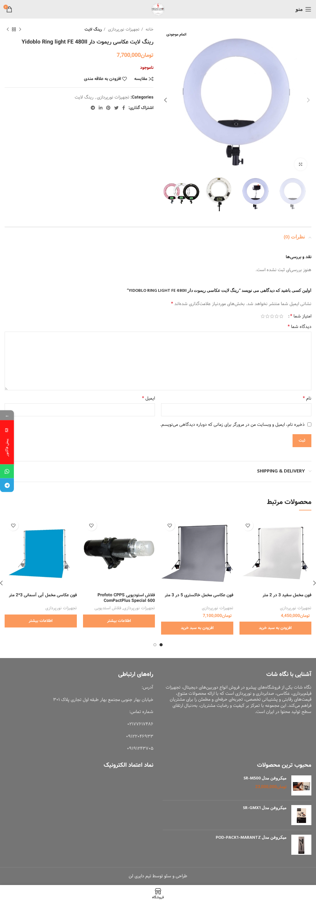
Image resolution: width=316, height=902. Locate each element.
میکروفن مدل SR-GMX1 (265, 808)
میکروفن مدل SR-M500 (265, 778)
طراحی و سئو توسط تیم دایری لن (158, 876)
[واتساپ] (7, 471)
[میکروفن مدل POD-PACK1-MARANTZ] (301, 845)
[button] (275, 628)
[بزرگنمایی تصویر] (300, 164)
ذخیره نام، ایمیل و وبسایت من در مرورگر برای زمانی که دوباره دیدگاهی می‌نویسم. (232, 424)
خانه (148, 29)
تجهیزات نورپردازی (123, 29)
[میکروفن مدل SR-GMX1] (301, 815)
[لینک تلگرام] (93, 108)
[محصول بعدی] (8, 30)
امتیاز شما (300, 316)
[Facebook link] (123, 108)
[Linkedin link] (100, 108)
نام (307, 398)
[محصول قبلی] (20, 30)
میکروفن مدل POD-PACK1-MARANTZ (251, 838)
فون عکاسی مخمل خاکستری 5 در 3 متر (199, 595)
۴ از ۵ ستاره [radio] (267, 316)
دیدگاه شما (299, 326)
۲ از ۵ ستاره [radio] (276, 316)
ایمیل (148, 398)
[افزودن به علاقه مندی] (248, 525)
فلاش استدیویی (107, 608)
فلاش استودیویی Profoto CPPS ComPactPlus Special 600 (126, 598)
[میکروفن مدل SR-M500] (301, 785)
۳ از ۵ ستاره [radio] (272, 316)
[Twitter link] (116, 108)
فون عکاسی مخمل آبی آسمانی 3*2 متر (43, 595)
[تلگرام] (7, 485)
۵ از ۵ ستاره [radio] (262, 316)
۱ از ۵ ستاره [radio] (281, 316)
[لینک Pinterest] (108, 108)
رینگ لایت (93, 29)
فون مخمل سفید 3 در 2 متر (287, 595)
